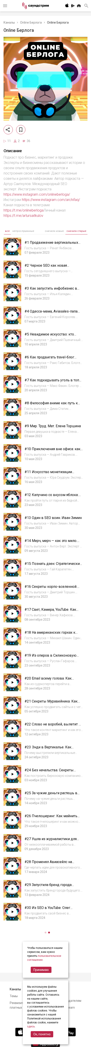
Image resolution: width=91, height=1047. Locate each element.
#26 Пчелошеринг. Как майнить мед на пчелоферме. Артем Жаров (53, 818)
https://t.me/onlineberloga (24, 210)
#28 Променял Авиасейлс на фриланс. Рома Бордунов (48, 864)
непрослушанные (23, 231)
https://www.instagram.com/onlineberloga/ (37, 194)
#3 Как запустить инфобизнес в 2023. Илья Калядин (51, 290)
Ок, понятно (42, 1034)
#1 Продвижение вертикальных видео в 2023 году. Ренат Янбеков (53, 244)
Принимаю (41, 970)
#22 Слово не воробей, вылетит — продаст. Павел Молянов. (53, 726)
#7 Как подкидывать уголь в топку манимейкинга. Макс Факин (54, 382)
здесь (31, 1026)
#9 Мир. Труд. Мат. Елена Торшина (53, 426)
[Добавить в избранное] (20, 129)
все (7, 231)
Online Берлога (31, 22)
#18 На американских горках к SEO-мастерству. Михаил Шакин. (51, 634)
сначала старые (76, 231)
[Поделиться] (8, 129)
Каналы (9, 22)
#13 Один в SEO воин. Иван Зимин (53, 518)
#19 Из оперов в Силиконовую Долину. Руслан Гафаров (50, 657)
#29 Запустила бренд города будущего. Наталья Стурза (48, 887)
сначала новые (54, 231)
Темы (14, 996)
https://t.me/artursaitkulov (23, 216)
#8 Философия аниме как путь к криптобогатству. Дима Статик (51, 405)
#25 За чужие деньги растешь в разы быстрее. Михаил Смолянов (52, 795)
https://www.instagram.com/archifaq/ (51, 200)
